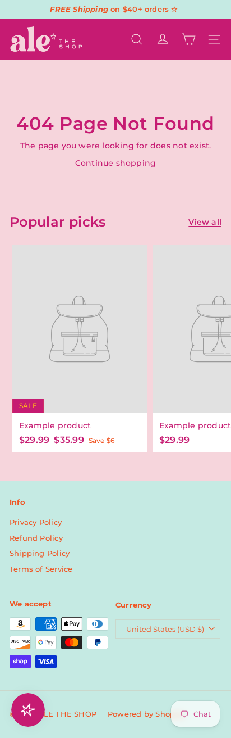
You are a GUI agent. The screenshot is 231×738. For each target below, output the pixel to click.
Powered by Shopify (146, 713)
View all (204, 222)
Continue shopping (115, 163)
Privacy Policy (36, 522)
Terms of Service (41, 568)
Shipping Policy (40, 553)
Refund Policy (36, 537)
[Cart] (188, 39)
